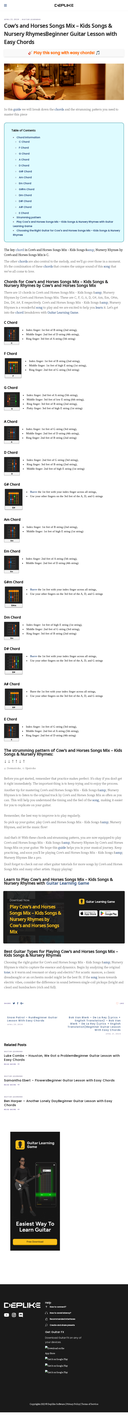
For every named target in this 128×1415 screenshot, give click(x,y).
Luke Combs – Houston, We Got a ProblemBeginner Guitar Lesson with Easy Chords (62, 1057)
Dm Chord (25, 195)
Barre (33, 491)
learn (99, 308)
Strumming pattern (29, 217)
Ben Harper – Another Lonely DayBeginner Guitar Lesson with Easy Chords (58, 1103)
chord (20, 250)
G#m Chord (26, 189)
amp (91, 250)
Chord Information (28, 137)
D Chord (24, 165)
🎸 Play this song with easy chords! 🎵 (64, 53)
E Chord (24, 213)
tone (7, 972)
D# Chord (25, 201)
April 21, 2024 (12, 19)
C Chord (24, 142)
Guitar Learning (31, 19)
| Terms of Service (89, 1404)
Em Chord (25, 183)
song (107, 267)
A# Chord (25, 207)
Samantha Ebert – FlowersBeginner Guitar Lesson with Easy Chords (59, 1080)
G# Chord (25, 171)
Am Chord (25, 177)
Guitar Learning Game (62, 313)
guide (17, 110)
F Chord (24, 148)
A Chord (24, 159)
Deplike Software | (56, 1404)
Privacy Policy (73, 1404)
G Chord (24, 153)
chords (59, 110)
